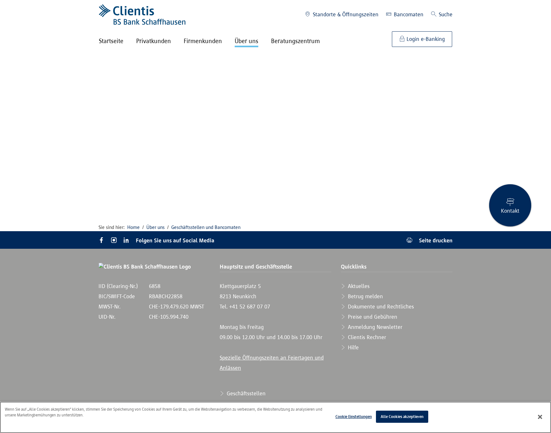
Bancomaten (407, 14)
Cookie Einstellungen (353, 416)
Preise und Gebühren (371, 317)
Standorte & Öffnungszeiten (344, 14)
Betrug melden (364, 296)
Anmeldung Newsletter (374, 327)
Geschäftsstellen (245, 393)
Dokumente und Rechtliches (380, 306)
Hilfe (352, 347)
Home (133, 227)
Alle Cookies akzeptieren (402, 416)
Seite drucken (434, 240)
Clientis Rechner (366, 337)
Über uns (155, 227)
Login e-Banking (425, 39)
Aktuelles (358, 286)
